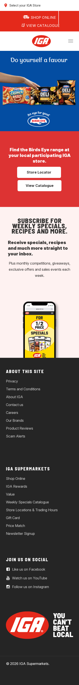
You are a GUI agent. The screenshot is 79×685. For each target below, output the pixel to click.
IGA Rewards (16, 486)
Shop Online (15, 478)
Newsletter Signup (20, 533)
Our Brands (15, 420)
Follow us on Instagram (30, 587)
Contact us (14, 405)
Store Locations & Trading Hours (32, 510)
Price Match (15, 525)
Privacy (12, 381)
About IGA (14, 397)
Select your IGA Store (25, 5)
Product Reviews (19, 428)
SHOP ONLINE (43, 17)
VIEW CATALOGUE (43, 25)
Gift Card (13, 518)
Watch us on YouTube (29, 578)
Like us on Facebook (28, 569)
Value (10, 494)
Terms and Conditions (23, 389)
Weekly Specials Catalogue (27, 502)
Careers (12, 412)
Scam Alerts (15, 436)
